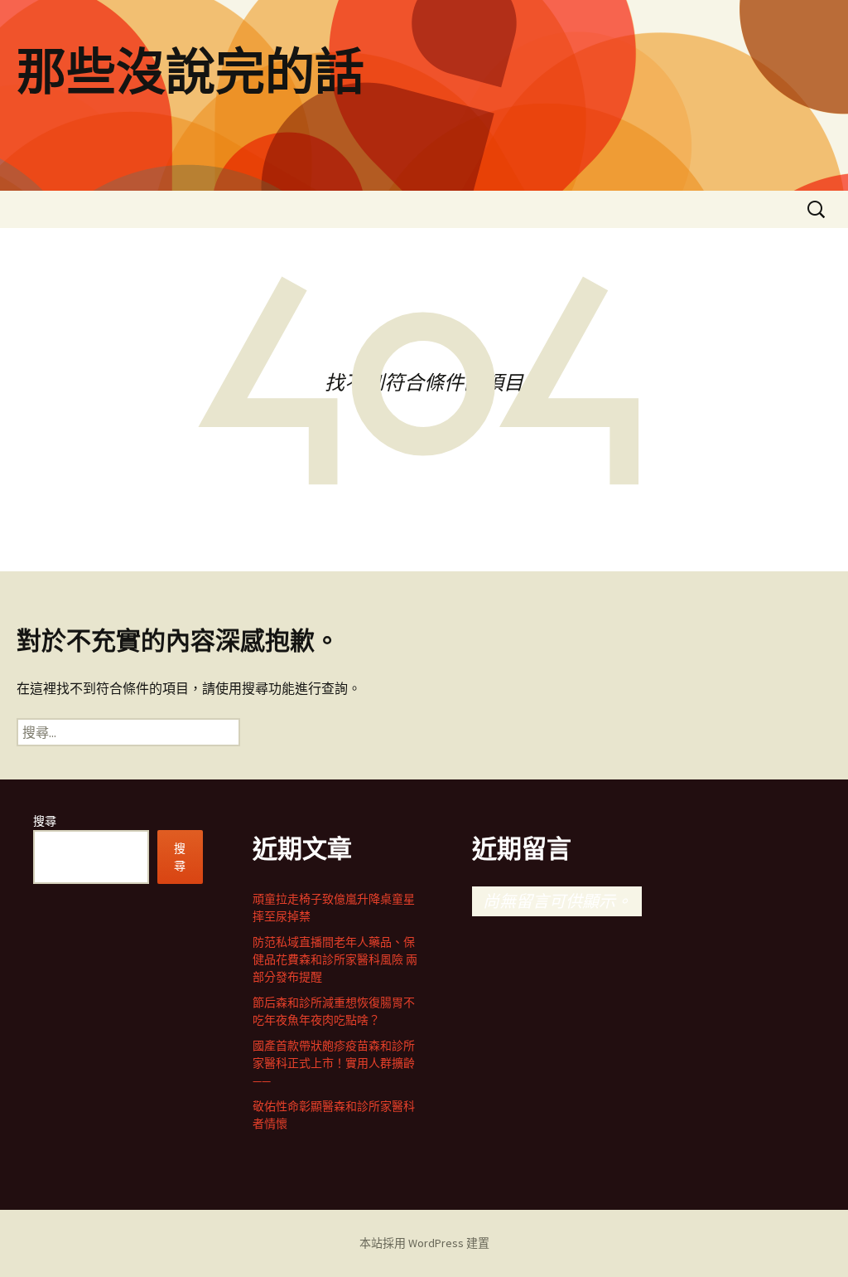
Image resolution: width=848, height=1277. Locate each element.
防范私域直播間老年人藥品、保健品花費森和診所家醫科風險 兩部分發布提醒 (335, 959)
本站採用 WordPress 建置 (424, 1243)
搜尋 (44, 820)
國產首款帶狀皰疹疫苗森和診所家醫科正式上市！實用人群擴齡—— (334, 1063)
